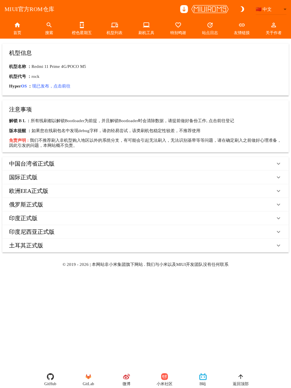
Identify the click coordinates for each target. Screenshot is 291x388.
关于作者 (274, 33)
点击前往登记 (221, 120)
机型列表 (114, 33)
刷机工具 (146, 33)
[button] (145, 164)
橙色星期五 (82, 33)
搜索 (49, 33)
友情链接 (242, 33)
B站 (202, 384)
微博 (126, 384)
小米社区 (164, 384)
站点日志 (210, 33)
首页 (17, 33)
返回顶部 (241, 384)
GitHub (50, 384)
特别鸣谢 (178, 33)
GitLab (88, 384)
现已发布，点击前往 (51, 86)
